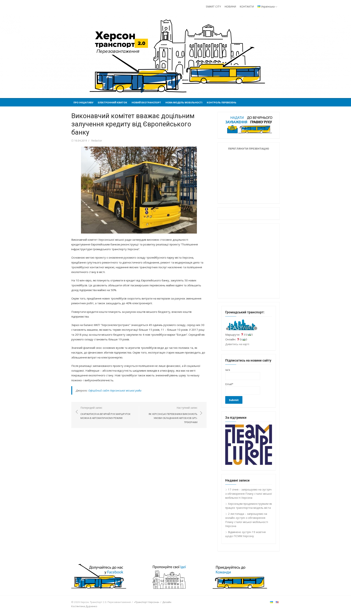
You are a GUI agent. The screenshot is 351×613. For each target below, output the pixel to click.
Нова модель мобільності (183, 102)
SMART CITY (213, 6)
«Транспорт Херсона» (146, 602)
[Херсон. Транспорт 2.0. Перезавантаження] (175, 56)
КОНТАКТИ (247, 6)
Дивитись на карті (237, 344)
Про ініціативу (83, 102)
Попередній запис (105, 413)
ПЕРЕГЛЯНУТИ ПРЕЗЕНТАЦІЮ (248, 148)
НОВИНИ (230, 6)
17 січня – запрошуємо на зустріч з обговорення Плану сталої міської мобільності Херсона (248, 493)
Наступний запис (173, 415)
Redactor (96, 140)
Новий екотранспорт (146, 102)
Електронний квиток (112, 102)
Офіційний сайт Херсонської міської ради (114, 390)
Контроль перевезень (221, 102)
